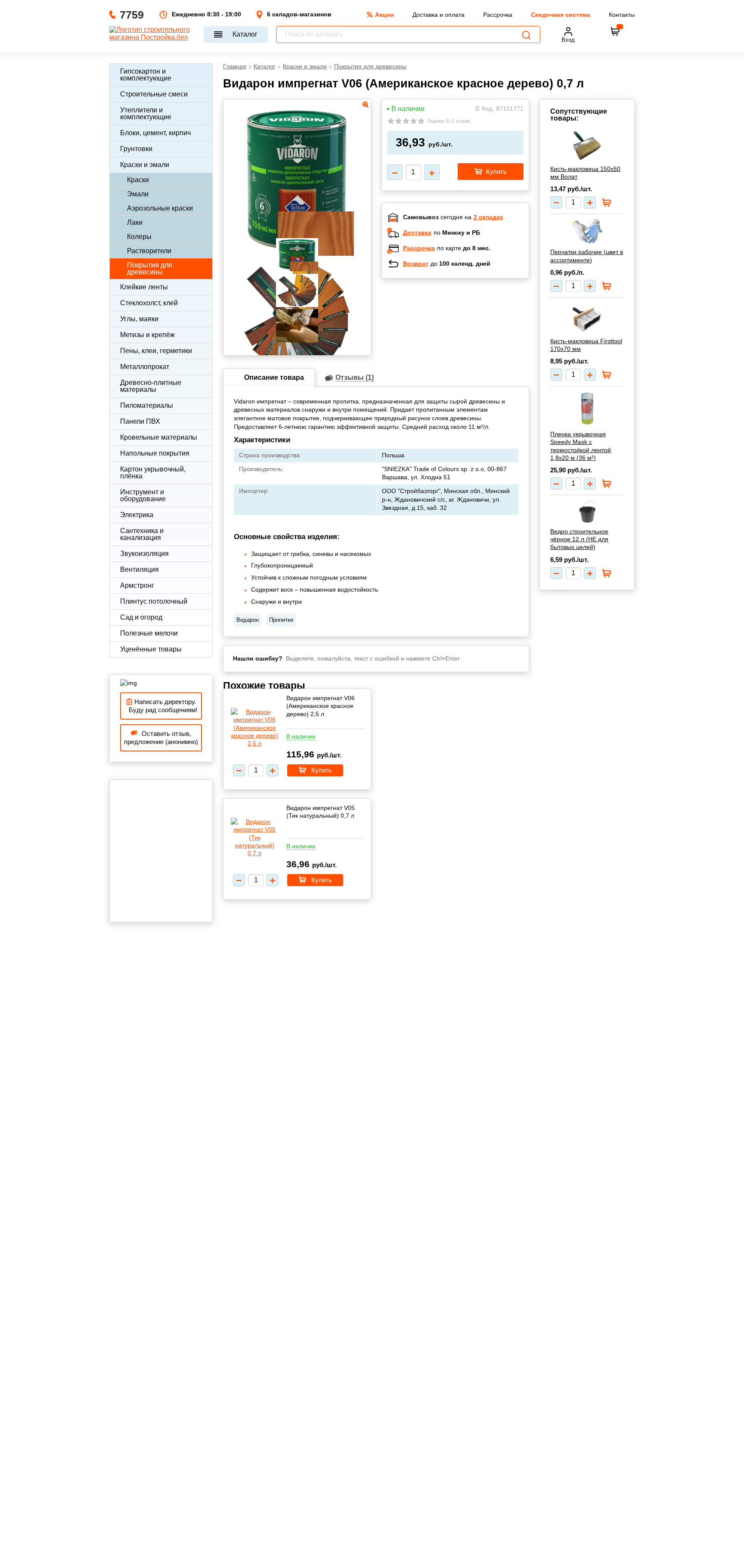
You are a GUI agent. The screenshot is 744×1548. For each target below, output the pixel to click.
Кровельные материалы (158, 437)
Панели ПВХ (140, 421)
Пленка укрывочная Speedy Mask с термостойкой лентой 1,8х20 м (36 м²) (580, 446)
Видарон (247, 620)
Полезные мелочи (149, 633)
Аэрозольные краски (160, 208)
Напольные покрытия (154, 453)
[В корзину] (615, 31)
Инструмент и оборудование (143, 495)
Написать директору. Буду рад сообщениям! (161, 706)
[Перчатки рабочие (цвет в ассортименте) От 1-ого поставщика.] (587, 231)
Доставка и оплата (438, 14)
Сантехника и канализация (142, 534)
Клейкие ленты (144, 287)
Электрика (136, 514)
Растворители (149, 250)
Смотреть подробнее (464, 341)
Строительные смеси (154, 94)
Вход (568, 40)
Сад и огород (141, 617)
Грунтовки (136, 148)
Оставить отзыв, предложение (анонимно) (161, 738)
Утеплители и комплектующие (145, 113)
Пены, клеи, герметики (156, 350)
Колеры (139, 236)
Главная (234, 66)
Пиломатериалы (146, 405)
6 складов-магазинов (299, 14)
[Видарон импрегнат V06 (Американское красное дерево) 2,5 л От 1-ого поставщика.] (254, 727)
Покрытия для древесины (149, 268)
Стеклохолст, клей (149, 303)
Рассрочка (497, 14)
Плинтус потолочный (153, 601)
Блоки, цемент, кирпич (155, 132)
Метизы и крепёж (147, 334)
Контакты (622, 14)
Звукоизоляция (144, 553)
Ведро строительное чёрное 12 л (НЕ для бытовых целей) (579, 539)
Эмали (138, 194)
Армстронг (137, 585)
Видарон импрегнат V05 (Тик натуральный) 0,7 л (320, 811)
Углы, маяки (139, 319)
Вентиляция (139, 569)
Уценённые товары (151, 649)
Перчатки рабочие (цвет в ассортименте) (586, 255)
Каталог (244, 34)
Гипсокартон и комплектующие (145, 75)
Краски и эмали (144, 164)
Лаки (135, 222)
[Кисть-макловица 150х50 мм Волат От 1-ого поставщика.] (587, 145)
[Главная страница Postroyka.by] (152, 34)
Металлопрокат (144, 366)
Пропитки (281, 620)
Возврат (415, 263)
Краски (138, 179)
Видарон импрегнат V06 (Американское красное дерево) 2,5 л (320, 706)
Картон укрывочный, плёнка (153, 472)
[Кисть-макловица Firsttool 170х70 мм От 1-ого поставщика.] (587, 318)
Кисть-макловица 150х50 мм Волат (585, 172)
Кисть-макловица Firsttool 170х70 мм (586, 345)
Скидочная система (560, 14)
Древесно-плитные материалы (150, 386)
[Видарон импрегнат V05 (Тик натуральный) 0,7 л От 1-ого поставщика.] (254, 837)
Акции (384, 14)
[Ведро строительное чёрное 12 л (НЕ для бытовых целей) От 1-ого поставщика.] (587, 511)
